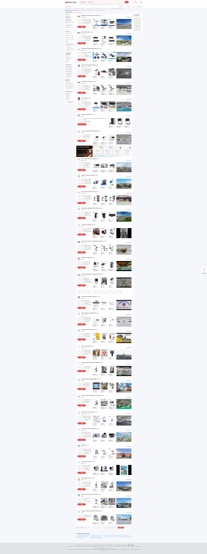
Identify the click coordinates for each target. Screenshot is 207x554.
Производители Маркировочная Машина (141, 26)
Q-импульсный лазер (114, 292)
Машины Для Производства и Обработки (68, 17)
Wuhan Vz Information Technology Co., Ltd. (90, 65)
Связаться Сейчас (82, 27)
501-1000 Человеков (69, 87)
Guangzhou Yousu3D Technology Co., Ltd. (90, 175)
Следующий (120, 527)
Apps (133, 6)
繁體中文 (82, 546)
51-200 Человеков (69, 83)
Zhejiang (67, 97)
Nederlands (118, 546)
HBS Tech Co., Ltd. (85, 445)
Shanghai (68, 98)
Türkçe (128, 546)
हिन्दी (121, 546)
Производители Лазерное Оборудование (141, 23)
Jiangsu (67, 95)
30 (86, 527)
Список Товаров (69, 12)
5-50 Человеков (69, 82)
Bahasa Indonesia (137, 546)
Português (99, 546)
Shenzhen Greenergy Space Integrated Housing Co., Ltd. (92, 274)
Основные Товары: (80, 20)
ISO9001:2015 (68, 58)
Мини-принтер (96, 292)
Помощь (128, 6)
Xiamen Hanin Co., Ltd (86, 97)
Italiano (103, 546)
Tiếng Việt (132, 546)
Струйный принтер (101, 290)
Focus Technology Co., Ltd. (102, 548)
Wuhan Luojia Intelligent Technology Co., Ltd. (90, 158)
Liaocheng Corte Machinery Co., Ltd (88, 224)
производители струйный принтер (116, 4)
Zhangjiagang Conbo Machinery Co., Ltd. (89, 329)
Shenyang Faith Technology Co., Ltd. (89, 81)
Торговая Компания (68, 33)
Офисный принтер (110, 290)
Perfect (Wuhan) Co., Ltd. (88, 346)
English (75, 546)
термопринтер (89, 292)
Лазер (121, 292)
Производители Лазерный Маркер (140, 29)
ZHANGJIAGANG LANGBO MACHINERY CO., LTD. (91, 379)
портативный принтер (119, 290)
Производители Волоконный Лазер (82, 536)
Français (88, 546)
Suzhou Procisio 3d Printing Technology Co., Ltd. (91, 131)
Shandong (68, 94)
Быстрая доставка (70, 48)
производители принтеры (106, 4)
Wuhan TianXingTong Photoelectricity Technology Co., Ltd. (93, 395)
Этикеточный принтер (105, 292)
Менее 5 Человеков (69, 85)
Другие (67, 41)
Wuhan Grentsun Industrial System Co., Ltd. (90, 191)
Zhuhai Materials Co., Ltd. (88, 114)
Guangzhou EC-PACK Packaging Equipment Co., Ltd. (92, 48)
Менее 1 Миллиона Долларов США (69, 67)
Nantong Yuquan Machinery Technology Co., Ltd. (91, 494)
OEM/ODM (68, 45)
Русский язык (108, 546)
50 (88, 527)
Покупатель (121, 6)
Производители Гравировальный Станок (141, 19)
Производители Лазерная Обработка (140, 24)
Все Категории (68, 6)
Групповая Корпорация (69, 38)
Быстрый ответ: (80, 23)
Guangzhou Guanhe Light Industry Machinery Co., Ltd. (92, 511)
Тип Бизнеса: (79, 19)
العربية (115, 546)
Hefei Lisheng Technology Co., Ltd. (89, 412)
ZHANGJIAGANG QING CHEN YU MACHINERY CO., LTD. (92, 362)
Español (92, 546)
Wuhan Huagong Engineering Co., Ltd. (90, 313)
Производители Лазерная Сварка (140, 30)
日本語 (85, 546)
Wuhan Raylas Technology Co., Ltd (88, 257)
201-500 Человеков (69, 86)
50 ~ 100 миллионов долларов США (69, 73)
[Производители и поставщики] (70, 2)
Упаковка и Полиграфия (69, 23)
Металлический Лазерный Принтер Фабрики (125, 536)
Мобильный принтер (81, 292)
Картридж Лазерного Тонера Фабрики (96, 537)
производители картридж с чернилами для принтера (93, 4)
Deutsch (96, 546)
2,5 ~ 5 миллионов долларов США (68, 71)
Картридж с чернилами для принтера (84, 290)
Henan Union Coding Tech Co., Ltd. (88, 478)
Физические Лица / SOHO (69, 40)
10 (84, 527)
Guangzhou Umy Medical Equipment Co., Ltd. (90, 428)
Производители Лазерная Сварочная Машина (111, 535)
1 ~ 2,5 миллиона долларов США (68, 76)
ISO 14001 (68, 57)
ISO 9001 (68, 55)
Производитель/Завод (69, 36)
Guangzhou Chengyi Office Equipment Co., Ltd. (90, 296)
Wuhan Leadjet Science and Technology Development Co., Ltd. (94, 241)
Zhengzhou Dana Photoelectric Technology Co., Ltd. (91, 15)
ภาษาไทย (125, 546)
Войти (141, 2)
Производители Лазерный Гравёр (140, 22)
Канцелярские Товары (69, 27)
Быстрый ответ (69, 47)
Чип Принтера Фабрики (80, 537)
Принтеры (94, 290)
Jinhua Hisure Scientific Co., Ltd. (88, 461)
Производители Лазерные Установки (96, 535)
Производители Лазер (138, 17)
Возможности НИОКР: (81, 22)
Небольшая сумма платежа (69, 50)
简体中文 (78, 546)
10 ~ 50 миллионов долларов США (68, 69)
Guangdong (68, 92)
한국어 (112, 546)
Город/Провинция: (80, 40)
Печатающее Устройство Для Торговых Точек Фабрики (111, 536)
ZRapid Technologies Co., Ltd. (87, 32)
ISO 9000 (68, 59)
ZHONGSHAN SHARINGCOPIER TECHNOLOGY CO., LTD (92, 208)
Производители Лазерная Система (96, 536)
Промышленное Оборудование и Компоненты (69, 20)
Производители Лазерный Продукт (124, 535)
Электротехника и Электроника (68, 25)
